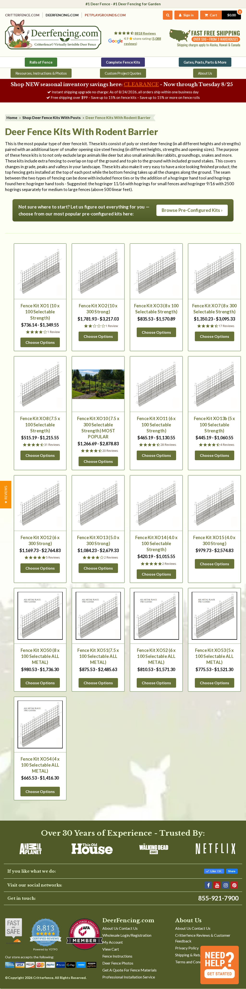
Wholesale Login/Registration (126, 935)
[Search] (167, 15)
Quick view (40, 271)
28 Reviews (168, 445)
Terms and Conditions (193, 961)
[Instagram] (225, 885)
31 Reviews (52, 445)
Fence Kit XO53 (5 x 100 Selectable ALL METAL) (214, 656)
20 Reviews (110, 451)
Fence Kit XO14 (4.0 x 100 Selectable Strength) (156, 543)
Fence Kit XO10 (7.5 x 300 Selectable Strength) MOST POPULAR (98, 427)
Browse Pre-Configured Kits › (192, 210)
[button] (5, 494)
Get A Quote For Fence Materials (129, 970)
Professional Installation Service (128, 977)
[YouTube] (217, 885)
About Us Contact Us (120, 928)
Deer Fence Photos (117, 963)
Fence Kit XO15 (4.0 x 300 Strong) (214, 540)
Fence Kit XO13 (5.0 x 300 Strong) (98, 540)
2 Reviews (111, 557)
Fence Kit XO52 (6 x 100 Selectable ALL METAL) (156, 656)
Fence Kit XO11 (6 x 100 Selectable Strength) (156, 424)
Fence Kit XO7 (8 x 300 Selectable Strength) (214, 308)
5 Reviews (53, 557)
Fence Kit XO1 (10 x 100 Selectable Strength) (40, 311)
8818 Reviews (145, 33)
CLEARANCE (141, 84)
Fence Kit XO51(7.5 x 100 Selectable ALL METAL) (98, 656)
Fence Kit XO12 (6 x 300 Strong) (40, 540)
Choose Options (40, 342)
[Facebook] (208, 885)
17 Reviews (226, 326)
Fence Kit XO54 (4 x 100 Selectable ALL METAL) (40, 765)
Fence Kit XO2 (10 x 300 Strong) (98, 308)
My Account (112, 942)
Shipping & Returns (190, 955)
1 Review (53, 332)
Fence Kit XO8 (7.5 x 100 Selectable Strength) (40, 424)
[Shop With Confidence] (13, 931)
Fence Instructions (117, 956)
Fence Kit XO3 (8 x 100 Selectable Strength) (156, 308)
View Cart (110, 949)
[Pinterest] (234, 885)
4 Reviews (227, 445)
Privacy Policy (187, 948)
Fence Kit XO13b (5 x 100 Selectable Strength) (214, 424)
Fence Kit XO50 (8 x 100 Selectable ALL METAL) (40, 656)
